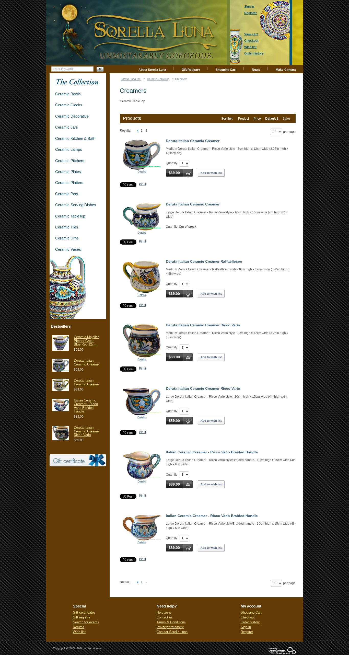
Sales (286, 118)
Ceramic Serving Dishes (75, 205)
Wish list (79, 632)
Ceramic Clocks (68, 105)
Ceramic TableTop (158, 79)
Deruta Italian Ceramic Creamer (192, 141)
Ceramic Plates (68, 171)
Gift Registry (191, 70)
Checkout (248, 617)
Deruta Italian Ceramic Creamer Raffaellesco (204, 261)
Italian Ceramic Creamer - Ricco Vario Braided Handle (212, 452)
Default (270, 118)
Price (257, 118)
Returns (78, 627)
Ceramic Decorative (72, 116)
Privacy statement (170, 627)
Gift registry (81, 617)
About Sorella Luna (152, 70)
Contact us (165, 617)
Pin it (142, 184)
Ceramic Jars (66, 127)
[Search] (100, 69)
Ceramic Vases (68, 249)
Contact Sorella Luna (172, 632)
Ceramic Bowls (68, 94)
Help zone (164, 612)
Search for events (86, 622)
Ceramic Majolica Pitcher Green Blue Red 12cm (86, 340)
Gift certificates (84, 612)
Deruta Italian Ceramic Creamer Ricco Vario (203, 325)
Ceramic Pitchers (69, 160)
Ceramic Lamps (68, 149)
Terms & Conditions (171, 622)
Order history (250, 622)
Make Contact (286, 70)
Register (247, 632)
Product (243, 118)
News (256, 70)
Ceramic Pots (66, 194)
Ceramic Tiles (66, 227)
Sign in (246, 627)
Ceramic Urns (67, 238)
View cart (251, 34)
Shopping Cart (226, 70)
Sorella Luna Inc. (131, 79)
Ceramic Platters (69, 182)
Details (141, 171)
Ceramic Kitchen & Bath (75, 138)
